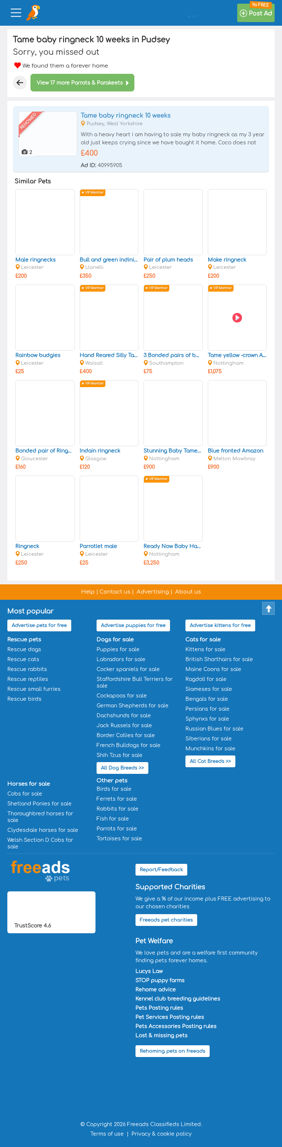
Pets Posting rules (159, 1008)
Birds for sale (114, 789)
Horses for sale (28, 784)
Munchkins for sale (210, 748)
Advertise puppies (133, 625)
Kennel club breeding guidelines (177, 999)
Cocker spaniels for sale (128, 669)
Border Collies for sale (126, 735)
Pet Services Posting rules (169, 1017)
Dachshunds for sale (124, 715)
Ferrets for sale (117, 799)
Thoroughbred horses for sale (40, 817)
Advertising (153, 592)
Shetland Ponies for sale (39, 804)
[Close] (20, 83)
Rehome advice (155, 989)
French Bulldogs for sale (128, 745)
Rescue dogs (24, 649)
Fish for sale (113, 819)
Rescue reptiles (27, 679)
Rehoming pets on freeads (172, 1051)
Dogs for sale (115, 639)
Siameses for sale (208, 689)
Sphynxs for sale (207, 719)
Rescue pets (24, 639)
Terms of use (107, 1134)
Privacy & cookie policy (161, 1134)
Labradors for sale (121, 659)
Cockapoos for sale (122, 696)
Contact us (115, 592)
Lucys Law (149, 971)
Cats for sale (203, 639)
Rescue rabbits (27, 669)
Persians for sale (207, 709)
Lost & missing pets (161, 1035)
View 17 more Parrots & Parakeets (80, 83)
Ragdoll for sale (206, 679)
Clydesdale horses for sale (42, 830)
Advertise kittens (220, 625)
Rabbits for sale (117, 809)
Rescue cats (23, 659)
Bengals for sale (206, 699)
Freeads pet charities (166, 920)
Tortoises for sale (119, 838)
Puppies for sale (118, 649)
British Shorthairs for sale (219, 659)
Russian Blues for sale (214, 729)
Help (88, 592)
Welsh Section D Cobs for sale (40, 843)
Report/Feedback (161, 869)
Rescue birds (24, 699)
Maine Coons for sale (213, 669)
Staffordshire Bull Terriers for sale (135, 683)
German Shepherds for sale (133, 705)
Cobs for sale (24, 794)
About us (188, 592)
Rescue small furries (34, 689)
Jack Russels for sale (124, 725)
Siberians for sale (208, 739)
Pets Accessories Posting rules (176, 1026)
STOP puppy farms (160, 980)
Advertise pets (39, 625)
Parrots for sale (117, 829)
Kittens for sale (205, 649)
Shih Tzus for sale (119, 755)
